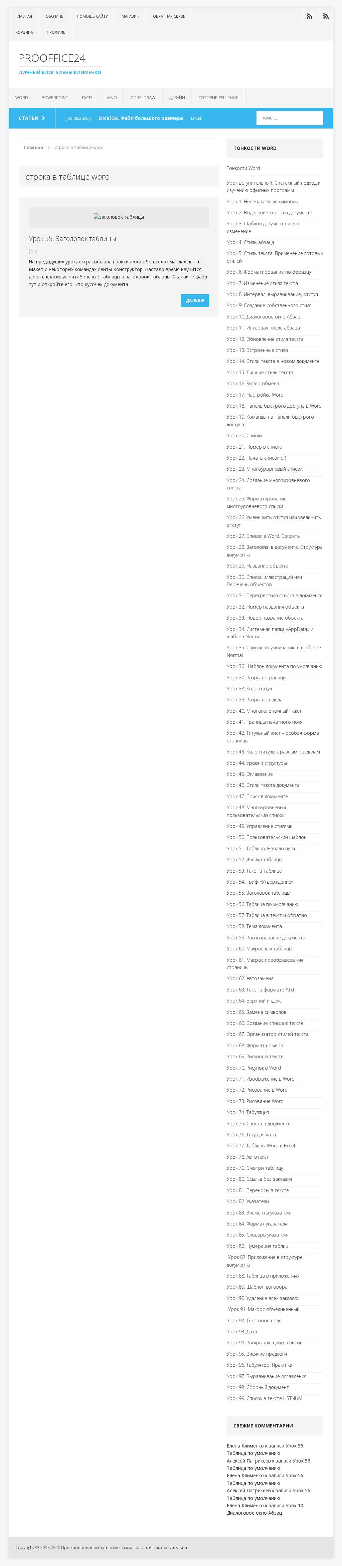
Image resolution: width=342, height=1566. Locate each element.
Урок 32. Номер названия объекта (265, 607)
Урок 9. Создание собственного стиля (269, 305)
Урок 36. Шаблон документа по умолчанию (274, 666)
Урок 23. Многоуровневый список (264, 469)
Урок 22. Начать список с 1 (257, 458)
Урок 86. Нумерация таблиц (257, 1246)
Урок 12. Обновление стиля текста (265, 339)
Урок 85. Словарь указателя (258, 1235)
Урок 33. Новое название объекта (265, 618)
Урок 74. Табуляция (248, 1112)
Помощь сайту (92, 16)
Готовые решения (218, 97)
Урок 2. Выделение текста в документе (269, 212)
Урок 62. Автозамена (250, 978)
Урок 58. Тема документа (254, 926)
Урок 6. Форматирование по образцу (269, 272)
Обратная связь (169, 16)
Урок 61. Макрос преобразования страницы (265, 963)
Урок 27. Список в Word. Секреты (264, 536)
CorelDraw (143, 97)
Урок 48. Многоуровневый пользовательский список (256, 811)
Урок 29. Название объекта (257, 566)
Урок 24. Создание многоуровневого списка (268, 484)
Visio (112, 97)
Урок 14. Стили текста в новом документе (273, 361)
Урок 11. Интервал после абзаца (263, 327)
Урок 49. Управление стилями (260, 826)
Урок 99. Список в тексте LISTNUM (264, 1398)
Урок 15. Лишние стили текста (260, 372)
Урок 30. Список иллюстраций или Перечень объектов (264, 581)
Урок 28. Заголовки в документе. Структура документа (275, 550)
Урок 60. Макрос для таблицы (259, 948)
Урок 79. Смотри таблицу (255, 1168)
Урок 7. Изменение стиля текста (262, 283)
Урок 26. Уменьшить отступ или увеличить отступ (274, 521)
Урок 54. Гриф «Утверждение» (260, 882)
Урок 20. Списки (244, 435)
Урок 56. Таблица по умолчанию (262, 904)
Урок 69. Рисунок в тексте (255, 1056)
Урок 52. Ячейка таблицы (254, 859)
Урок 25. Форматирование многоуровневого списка (257, 502)
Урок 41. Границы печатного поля (265, 722)
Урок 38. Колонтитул (249, 688)
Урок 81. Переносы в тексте (258, 1190)
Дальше (195, 300)
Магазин (130, 16)
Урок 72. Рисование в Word (257, 1090)
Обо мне (54, 16)
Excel (87, 97)
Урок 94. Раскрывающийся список (264, 1342)
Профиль (56, 32)
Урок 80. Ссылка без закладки (259, 1179)
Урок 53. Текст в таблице (254, 871)
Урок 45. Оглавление (250, 774)
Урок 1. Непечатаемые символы (263, 201)
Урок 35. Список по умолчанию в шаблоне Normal (274, 651)
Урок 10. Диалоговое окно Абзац (263, 316)
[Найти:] (289, 118)
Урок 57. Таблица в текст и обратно (267, 915)
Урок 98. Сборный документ (258, 1387)
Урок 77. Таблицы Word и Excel (261, 1145)
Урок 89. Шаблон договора (257, 1287)
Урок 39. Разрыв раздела (255, 699)
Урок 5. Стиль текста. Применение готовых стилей (275, 257)
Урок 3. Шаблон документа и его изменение (263, 227)
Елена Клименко (245, 1445)
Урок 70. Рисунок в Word (254, 1068)
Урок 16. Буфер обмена (253, 383)
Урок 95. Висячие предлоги (257, 1354)
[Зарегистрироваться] (326, 16)
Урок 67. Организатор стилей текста (268, 1034)
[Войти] (309, 16)
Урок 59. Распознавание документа (266, 937)
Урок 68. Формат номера (255, 1045)
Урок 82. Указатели (248, 1201)
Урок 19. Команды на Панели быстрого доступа (270, 420)
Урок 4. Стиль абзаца (250, 242)
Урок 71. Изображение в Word (261, 1079)
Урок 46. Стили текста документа (263, 785)
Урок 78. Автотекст (248, 1157)
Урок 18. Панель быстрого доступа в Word (274, 406)
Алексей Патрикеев (249, 1461)
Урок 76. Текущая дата (251, 1134)
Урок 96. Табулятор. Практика (259, 1365)
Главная (23, 16)
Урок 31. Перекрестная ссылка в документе (275, 595)
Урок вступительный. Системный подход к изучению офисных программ (273, 186)
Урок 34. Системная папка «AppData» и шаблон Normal (270, 633)
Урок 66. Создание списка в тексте (265, 1023)
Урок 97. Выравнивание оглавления (267, 1376)
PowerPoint (55, 97)
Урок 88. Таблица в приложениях (263, 1276)
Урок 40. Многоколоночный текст (264, 711)
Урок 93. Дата (242, 1331)
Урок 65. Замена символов (257, 1012)
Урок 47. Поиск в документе (257, 796)
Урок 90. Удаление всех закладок (263, 1298)
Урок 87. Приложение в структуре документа (265, 1261)
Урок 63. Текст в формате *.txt (261, 989)
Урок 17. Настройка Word (255, 395)
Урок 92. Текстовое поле (254, 1320)
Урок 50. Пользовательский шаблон (267, 837)
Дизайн (177, 97)
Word (21, 97)
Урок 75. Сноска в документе (259, 1123)
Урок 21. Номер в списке (254, 447)
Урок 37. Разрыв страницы (256, 677)
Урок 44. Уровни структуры (257, 763)
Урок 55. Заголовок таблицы (72, 238)
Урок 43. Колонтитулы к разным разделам (273, 751)
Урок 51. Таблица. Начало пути (261, 848)
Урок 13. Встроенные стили (257, 350)
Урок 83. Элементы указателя (259, 1212)
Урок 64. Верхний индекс (254, 1000)
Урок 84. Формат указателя (257, 1223)
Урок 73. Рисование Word (255, 1101)
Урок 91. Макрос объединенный (263, 1309)
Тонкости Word (243, 168)
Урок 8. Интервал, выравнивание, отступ (272, 294)
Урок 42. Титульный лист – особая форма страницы (273, 736)
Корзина (24, 32)
